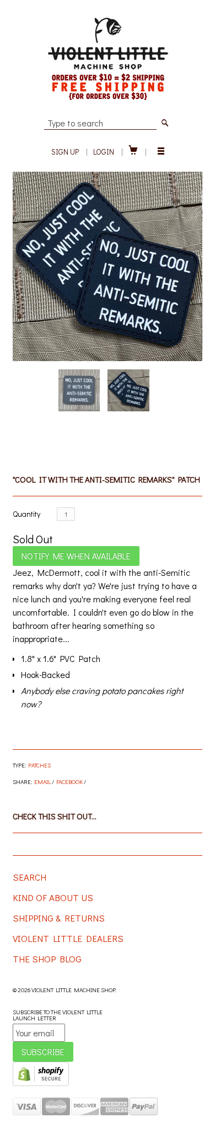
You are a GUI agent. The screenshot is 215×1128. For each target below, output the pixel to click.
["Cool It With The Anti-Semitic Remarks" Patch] (107, 266)
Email (42, 781)
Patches (39, 765)
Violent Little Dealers (68, 938)
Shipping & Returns (59, 918)
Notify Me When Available (76, 556)
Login (103, 151)
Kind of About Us (53, 897)
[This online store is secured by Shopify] (41, 1083)
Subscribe (43, 1051)
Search (29, 877)
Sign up (65, 151)
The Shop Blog (47, 958)
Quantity (26, 514)
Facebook (69, 781)
